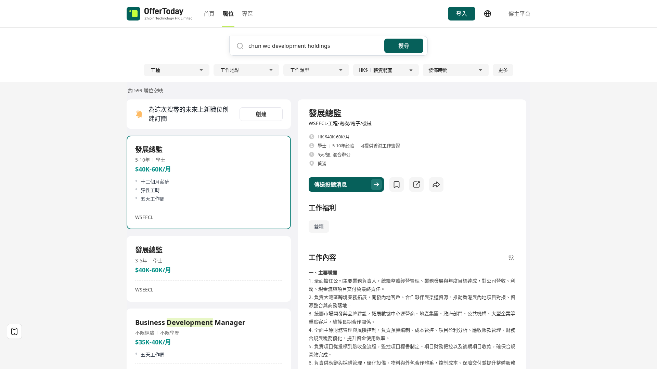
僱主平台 (519, 13)
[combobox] (313, 45)
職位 (228, 13)
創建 (261, 114)
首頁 (209, 13)
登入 (461, 13)
